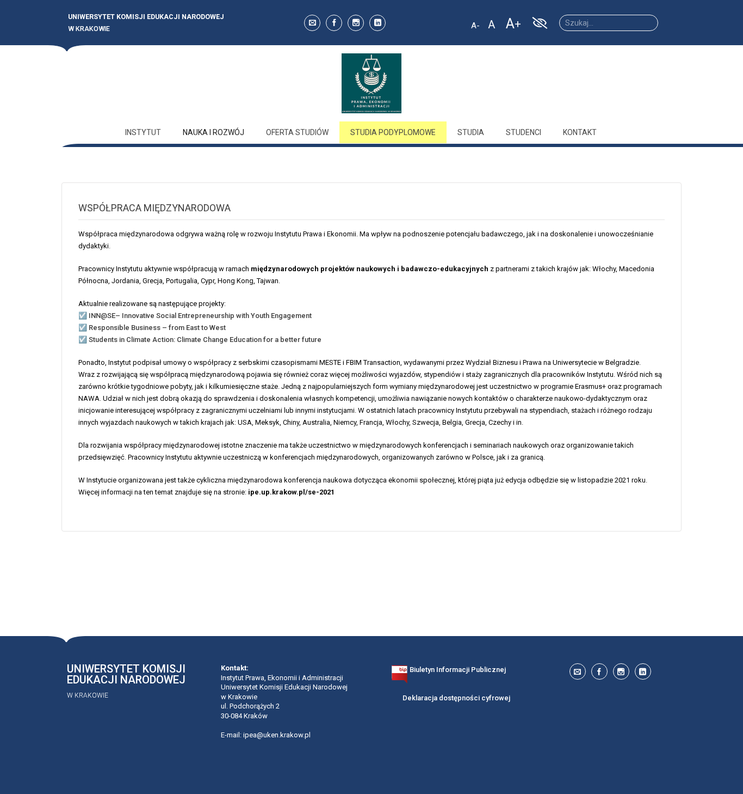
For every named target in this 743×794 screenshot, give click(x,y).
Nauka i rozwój (213, 132)
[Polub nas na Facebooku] (334, 23)
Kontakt (580, 132)
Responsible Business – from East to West (157, 327)
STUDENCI (523, 132)
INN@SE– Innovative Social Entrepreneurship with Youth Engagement (200, 316)
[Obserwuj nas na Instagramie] (356, 23)
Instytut (143, 132)
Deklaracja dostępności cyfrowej (456, 698)
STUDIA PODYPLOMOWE (393, 132)
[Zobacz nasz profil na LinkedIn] (377, 23)
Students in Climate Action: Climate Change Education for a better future (205, 339)
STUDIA (470, 132)
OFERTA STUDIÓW (297, 132)
